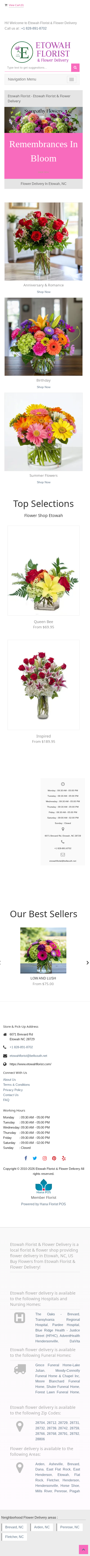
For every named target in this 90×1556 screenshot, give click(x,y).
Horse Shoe (69, 1479)
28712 (51, 1416)
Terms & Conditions (16, 1078)
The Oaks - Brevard (57, 1307)
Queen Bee (43, 615)
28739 (51, 1421)
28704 (40, 1416)
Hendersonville (46, 1479)
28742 (63, 1421)
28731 (74, 1416)
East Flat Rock (58, 1463)
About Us (9, 1073)
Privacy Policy (13, 1083)
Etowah (63, 1468)
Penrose (60, 1484)
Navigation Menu (22, 79)
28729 (63, 1416)
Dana (39, 1463)
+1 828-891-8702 (34, 28)
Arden (39, 1457)
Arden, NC (42, 1520)
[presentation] (87, 955)
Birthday (43, 373)
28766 (40, 1427)
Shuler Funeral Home (62, 1380)
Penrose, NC (70, 1520)
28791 (63, 1427)
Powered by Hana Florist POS (43, 1197)
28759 (74, 1421)
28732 (40, 1421)
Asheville (56, 1457)
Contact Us (11, 1088)
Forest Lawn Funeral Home (57, 1385)
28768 (51, 1427)
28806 (40, 1432)
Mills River (43, 1484)
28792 (74, 1427)
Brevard (73, 1457)
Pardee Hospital (65, 1318)
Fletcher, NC (14, 1530)
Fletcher (53, 1473)
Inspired (43, 729)
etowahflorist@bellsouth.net (28, 1049)
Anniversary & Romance (43, 278)
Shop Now (43, 166)
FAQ (6, 1093)
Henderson (71, 1473)
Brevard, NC (14, 1520)
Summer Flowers (44, 468)
